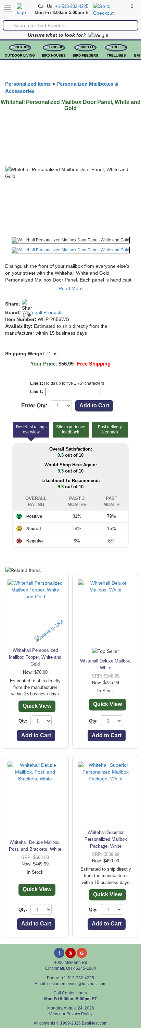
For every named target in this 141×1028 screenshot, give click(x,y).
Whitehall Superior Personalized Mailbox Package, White (106, 839)
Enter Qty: (34, 405)
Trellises (116, 55)
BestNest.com (94, 1023)
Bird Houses (54, 55)
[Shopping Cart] (111, 9)
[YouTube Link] (70, 953)
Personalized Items (28, 84)
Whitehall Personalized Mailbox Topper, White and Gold (35, 657)
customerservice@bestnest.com (76, 983)
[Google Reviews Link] (82, 953)
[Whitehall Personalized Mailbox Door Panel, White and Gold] (71, 240)
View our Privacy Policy (70, 1014)
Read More (71, 288)
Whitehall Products (42, 312)
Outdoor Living (20, 55)
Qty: (22, 721)
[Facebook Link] (59, 953)
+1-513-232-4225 (71, 6)
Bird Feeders (85, 55)
